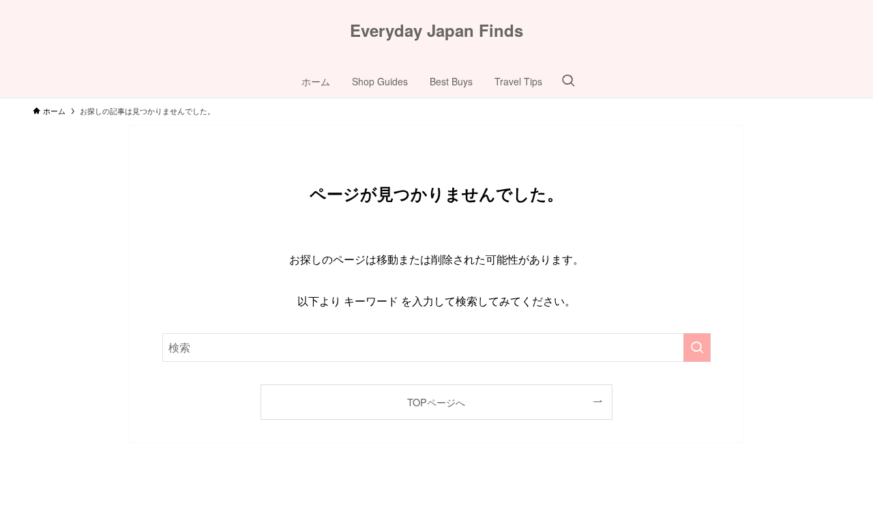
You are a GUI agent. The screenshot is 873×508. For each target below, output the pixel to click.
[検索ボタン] (568, 81)
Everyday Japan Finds (436, 30)
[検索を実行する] (697, 347)
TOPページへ (436, 402)
